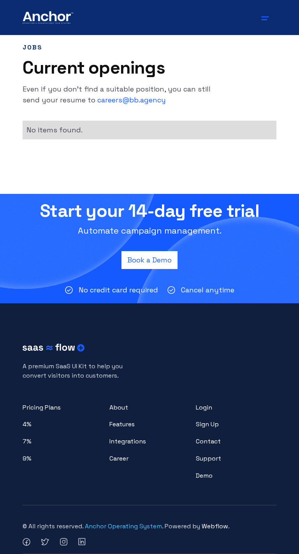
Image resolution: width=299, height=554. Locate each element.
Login (204, 407)
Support (208, 458)
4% (27, 424)
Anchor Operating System (123, 526)
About (118, 407)
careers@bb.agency (131, 99)
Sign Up (207, 424)
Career (118, 458)
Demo (204, 475)
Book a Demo (149, 259)
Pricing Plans (42, 407)
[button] (266, 17)
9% (27, 458)
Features (122, 424)
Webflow (215, 526)
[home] (48, 17)
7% (27, 441)
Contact (208, 441)
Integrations (127, 441)
